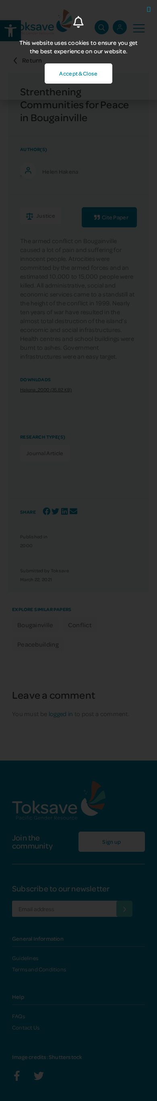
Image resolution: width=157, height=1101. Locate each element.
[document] (78, 550)
